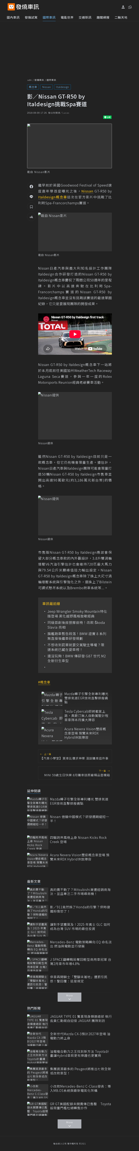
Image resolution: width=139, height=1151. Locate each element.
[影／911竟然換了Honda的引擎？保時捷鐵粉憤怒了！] (37, 912)
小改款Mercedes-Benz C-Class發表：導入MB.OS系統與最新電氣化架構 (80, 1088)
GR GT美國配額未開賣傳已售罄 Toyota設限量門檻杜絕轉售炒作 (80, 1106)
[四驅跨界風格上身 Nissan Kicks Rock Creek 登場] (37, 842)
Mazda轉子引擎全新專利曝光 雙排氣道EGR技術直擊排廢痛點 (86, 698)
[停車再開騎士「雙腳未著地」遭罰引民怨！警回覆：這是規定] (37, 982)
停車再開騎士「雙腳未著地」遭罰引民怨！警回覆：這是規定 (79, 979)
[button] (129, 6)
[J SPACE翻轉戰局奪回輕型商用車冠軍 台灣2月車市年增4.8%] (37, 964)
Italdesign (62, 87)
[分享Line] (31, 196)
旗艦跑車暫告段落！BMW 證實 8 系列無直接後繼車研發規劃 (76, 636)
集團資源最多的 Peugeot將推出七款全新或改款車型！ (80, 1071)
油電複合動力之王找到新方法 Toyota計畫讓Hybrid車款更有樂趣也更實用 (79, 1053)
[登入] (123, 7)
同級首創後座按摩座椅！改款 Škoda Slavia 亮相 (76, 625)
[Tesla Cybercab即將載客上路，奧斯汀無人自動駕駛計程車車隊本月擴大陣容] (52, 716)
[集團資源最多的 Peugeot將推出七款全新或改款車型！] (37, 1074)
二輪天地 (121, 17)
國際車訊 (49, 17)
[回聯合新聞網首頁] (11, 6)
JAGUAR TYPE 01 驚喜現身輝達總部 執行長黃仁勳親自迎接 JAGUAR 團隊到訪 (81, 1018)
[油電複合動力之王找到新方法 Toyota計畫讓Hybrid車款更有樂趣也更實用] (37, 1056)
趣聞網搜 (103, 17)
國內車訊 (13, 17)
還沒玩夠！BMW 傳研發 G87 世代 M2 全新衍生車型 (76, 658)
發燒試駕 (31, 17)
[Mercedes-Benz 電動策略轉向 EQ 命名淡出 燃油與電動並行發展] (37, 947)
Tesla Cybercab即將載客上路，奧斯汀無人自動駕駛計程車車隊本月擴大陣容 (86, 715)
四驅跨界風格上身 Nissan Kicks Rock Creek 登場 (78, 839)
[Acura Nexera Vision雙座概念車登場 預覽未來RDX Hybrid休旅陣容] (52, 734)
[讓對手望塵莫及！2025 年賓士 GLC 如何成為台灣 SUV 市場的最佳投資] (37, 929)
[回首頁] (27, 6)
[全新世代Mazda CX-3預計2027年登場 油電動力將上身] (37, 1039)
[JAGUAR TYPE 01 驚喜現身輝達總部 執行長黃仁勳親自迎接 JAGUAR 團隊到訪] (37, 1021)
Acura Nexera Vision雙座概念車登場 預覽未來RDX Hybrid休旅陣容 (85, 733)
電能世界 (67, 17)
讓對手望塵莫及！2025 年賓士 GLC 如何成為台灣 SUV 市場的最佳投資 (80, 926)
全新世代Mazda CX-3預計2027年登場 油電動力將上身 (80, 1036)
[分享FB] (31, 186)
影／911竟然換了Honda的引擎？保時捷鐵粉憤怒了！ (80, 909)
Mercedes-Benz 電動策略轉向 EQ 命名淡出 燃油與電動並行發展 (81, 944)
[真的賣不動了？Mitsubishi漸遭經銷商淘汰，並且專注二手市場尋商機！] (37, 895)
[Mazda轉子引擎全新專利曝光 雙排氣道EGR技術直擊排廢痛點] (52, 699)
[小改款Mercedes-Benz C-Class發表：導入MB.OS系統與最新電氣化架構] (37, 1091)
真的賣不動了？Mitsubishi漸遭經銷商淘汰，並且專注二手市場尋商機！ (80, 892)
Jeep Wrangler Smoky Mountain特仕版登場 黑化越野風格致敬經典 (77, 613)
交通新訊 (85, 17)
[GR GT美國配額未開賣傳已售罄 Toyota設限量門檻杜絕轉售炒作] (37, 1109)
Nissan (46, 87)
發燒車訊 (39, 80)
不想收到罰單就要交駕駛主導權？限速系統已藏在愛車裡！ (75, 647)
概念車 (33, 87)
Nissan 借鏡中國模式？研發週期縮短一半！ (79, 819)
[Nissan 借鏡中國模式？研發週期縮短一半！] (37, 822)
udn (29, 80)
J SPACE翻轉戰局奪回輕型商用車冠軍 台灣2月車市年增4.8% (80, 961)
